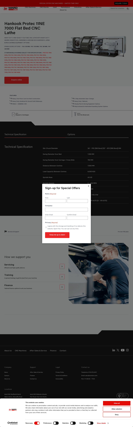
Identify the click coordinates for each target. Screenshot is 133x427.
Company (48, 205)
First (46, 198)
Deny (116, 414)
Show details (101, 423)
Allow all (117, 403)
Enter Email (49, 215)
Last (68, 198)
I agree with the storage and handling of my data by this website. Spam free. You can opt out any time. (66, 227)
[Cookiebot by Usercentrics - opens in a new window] (12, 423)
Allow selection (117, 409)
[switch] (56, 423)
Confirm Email (71, 215)
